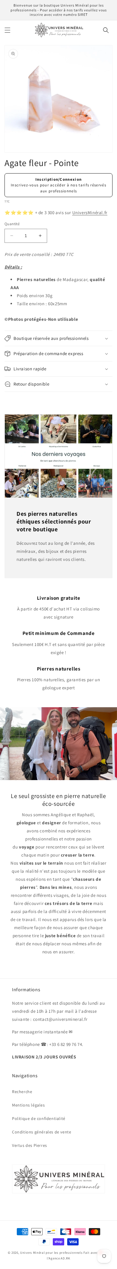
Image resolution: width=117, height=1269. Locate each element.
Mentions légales (28, 1105)
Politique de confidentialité (38, 1118)
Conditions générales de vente (41, 1132)
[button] (7, 30)
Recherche (22, 1091)
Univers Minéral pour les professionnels (51, 1252)
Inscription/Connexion (58, 179)
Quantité (12, 223)
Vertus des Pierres (29, 1145)
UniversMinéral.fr (89, 212)
